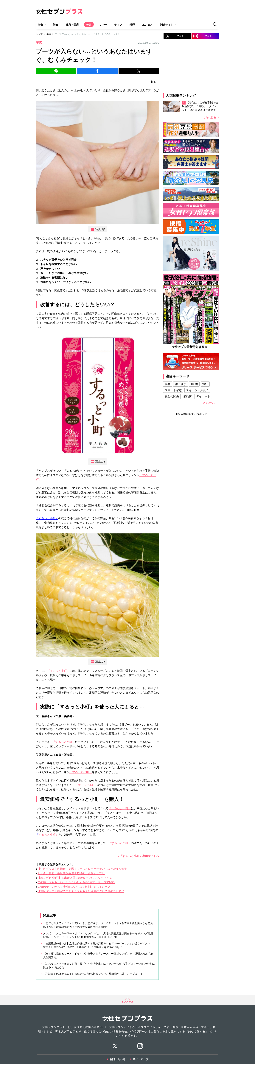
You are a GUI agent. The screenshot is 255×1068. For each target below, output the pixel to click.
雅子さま (180, 384)
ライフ (118, 24)
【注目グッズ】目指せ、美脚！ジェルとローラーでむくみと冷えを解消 (82, 868)
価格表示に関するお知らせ (191, 413)
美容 (88, 24)
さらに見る (209, 117)
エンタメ (147, 24)
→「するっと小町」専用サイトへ (138, 855)
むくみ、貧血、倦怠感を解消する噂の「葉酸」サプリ (71, 873)
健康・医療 (72, 24)
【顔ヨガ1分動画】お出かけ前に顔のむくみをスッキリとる (75, 877)
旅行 (205, 384)
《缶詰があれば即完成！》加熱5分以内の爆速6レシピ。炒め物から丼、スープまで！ (93, 973)
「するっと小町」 (47, 518)
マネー (103, 24)
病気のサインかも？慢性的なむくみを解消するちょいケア (74, 886)
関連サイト (166, 24)
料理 (132, 24)
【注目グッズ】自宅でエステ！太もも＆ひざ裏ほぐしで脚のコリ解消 (81, 891)
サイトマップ (140, 1059)
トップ (39, 34)
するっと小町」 (48, 834)
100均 (194, 384)
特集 (40, 24)
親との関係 (172, 396)
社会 (55, 24)
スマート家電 (173, 390)
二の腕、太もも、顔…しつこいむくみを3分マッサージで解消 (76, 882)
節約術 (187, 396)
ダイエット (203, 396)
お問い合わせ (117, 1059)
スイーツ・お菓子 (197, 390)
